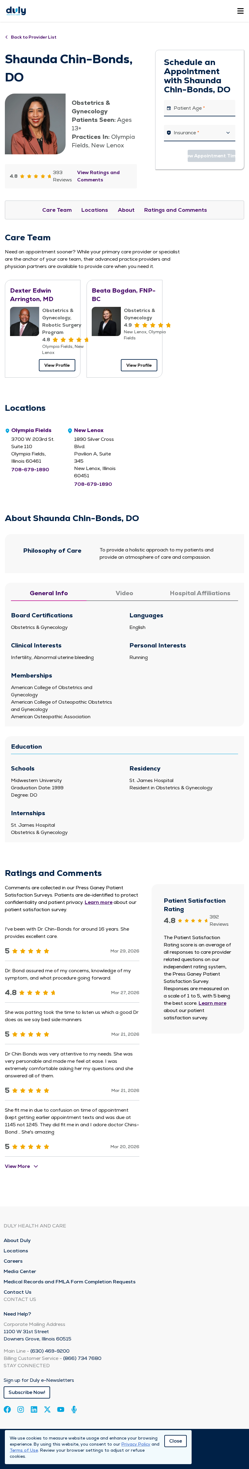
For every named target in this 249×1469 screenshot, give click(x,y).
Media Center (20, 1271)
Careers (13, 1261)
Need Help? (17, 1314)
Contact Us (17, 1292)
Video (124, 593)
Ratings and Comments (175, 209)
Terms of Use (24, 1450)
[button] (199, 133)
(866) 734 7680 (82, 1358)
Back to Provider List (33, 37)
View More (17, 1166)
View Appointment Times (211, 156)
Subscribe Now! (27, 1392)
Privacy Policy (135, 1444)
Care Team (57, 209)
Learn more (98, 902)
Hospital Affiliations (200, 593)
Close (175, 1441)
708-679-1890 (30, 469)
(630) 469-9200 (50, 1351)
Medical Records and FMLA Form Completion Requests (69, 1282)
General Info (49, 593)
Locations (94, 209)
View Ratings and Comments (98, 176)
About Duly (17, 1240)
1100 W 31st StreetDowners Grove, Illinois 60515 (37, 1335)
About (126, 209)
